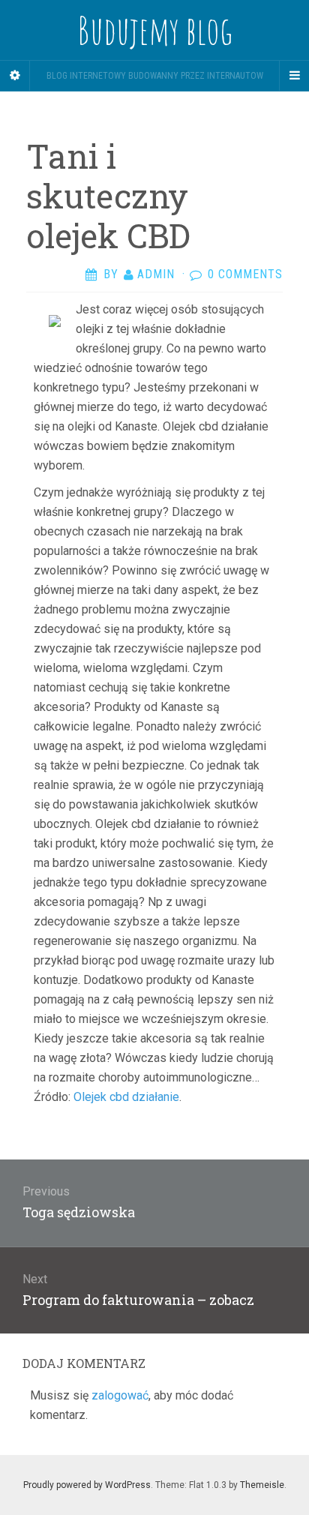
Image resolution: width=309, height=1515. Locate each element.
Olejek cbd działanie (126, 1097)
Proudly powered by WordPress (87, 1485)
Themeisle (262, 1485)
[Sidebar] (15, 76)
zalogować (120, 1395)
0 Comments (245, 274)
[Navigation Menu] (294, 76)
